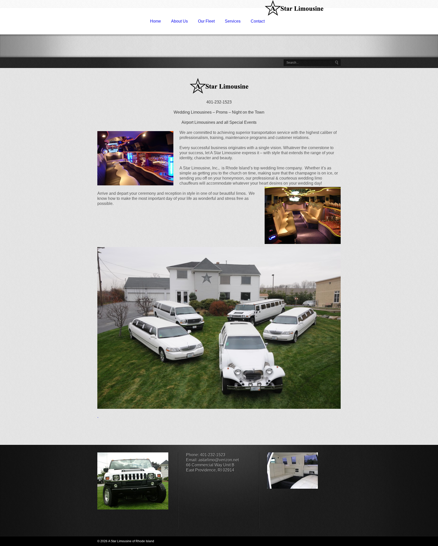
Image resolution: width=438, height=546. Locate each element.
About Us (179, 21)
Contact (258, 21)
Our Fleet (206, 21)
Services (233, 21)
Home (155, 21)
